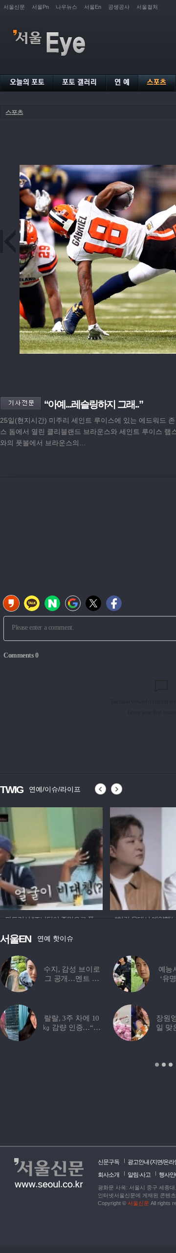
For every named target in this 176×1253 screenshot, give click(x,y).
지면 (157, 1162)
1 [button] (157, 1065)
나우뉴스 (66, 7)
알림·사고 (139, 1174)
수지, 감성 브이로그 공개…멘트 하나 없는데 (72, 978)
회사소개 (108, 1174)
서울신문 (14, 7)
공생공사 (119, 7)
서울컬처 (147, 7)
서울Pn (40, 7)
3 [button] (171, 1065)
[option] (51, 857)
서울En (92, 7)
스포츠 (14, 112)
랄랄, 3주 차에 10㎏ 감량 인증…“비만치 (72, 1027)
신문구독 (108, 1162)
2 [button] (164, 1065)
